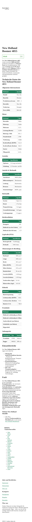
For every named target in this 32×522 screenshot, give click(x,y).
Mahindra (10, 461)
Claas (8, 449)
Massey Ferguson (9, 442)
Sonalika (9, 463)
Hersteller (5, 500)
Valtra (9, 454)
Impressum (5, 483)
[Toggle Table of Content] (20, 56)
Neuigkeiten (5, 494)
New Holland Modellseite (12, 421)
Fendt (8, 444)
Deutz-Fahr (9, 446)
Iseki (8, 452)
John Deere (9, 433)
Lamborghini (10, 457)
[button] (3, 8)
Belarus (9, 460)
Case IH (8, 436)
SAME (9, 458)
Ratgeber (4, 497)
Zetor (8, 469)
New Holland (9, 439)
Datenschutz (5, 485)
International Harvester (10, 466)
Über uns (4, 488)
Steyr (8, 455)
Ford (8, 464)
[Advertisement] (16, 26)
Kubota (9, 450)
